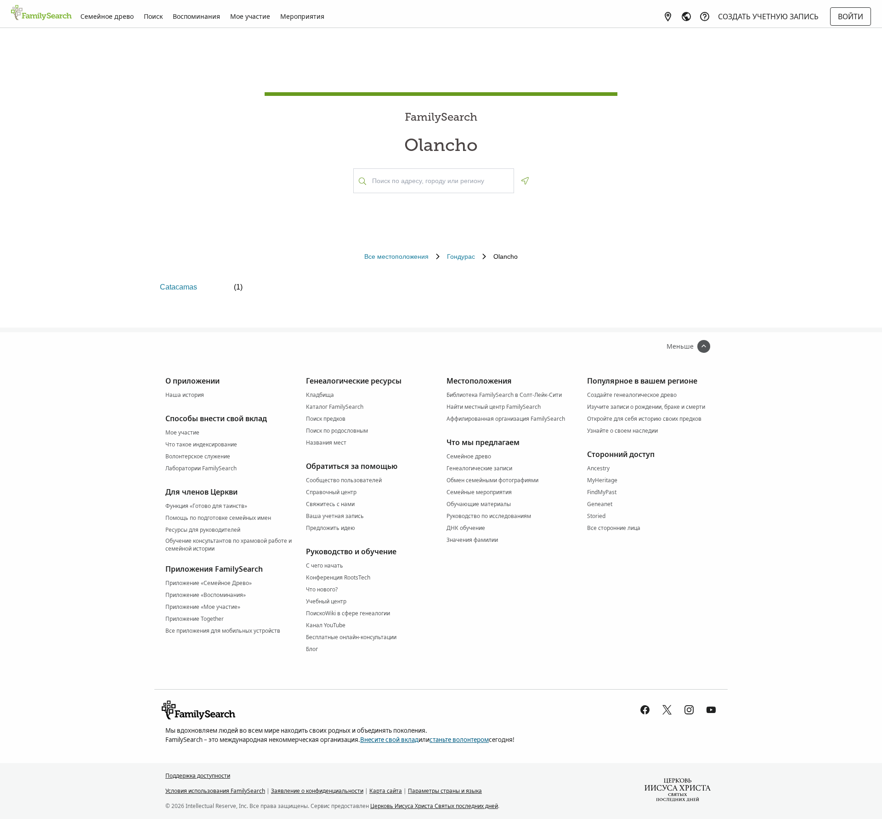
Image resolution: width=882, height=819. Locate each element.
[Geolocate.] (525, 180)
